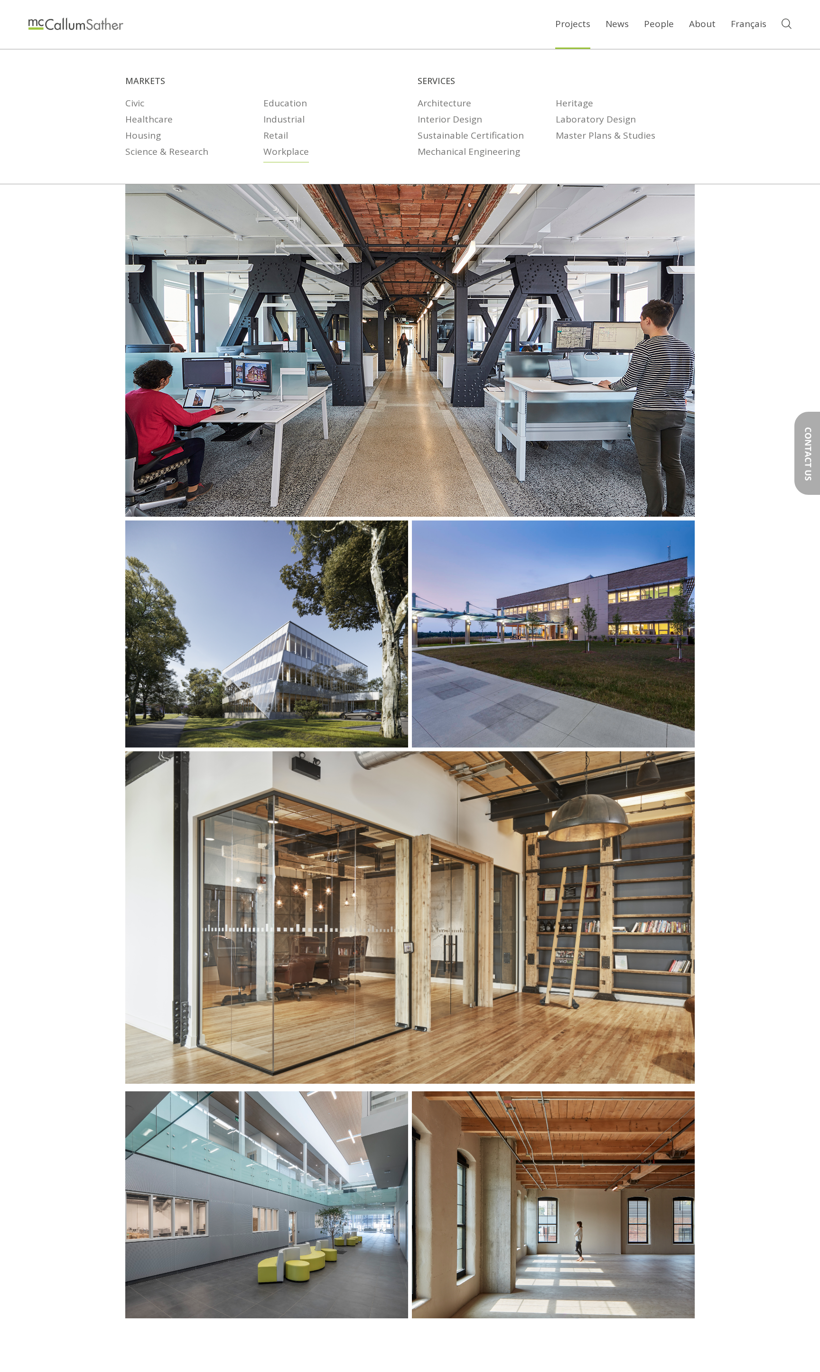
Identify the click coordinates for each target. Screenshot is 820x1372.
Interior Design (450, 119)
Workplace (286, 152)
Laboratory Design (596, 119)
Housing (143, 136)
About (702, 24)
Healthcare (149, 119)
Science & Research (166, 152)
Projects (572, 24)
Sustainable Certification (471, 136)
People (659, 24)
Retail (275, 136)
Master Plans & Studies (605, 136)
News (617, 24)
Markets (145, 81)
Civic (134, 103)
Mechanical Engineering (469, 152)
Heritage (574, 103)
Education (285, 103)
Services (436, 81)
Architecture (444, 103)
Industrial (284, 119)
